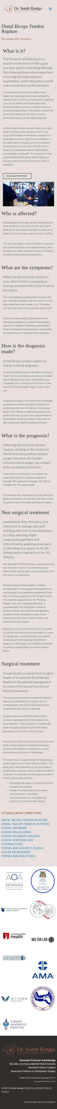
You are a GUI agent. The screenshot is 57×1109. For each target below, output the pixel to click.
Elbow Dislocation (16, 832)
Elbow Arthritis (14, 828)
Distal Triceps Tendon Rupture (25, 824)
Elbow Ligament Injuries (20, 836)
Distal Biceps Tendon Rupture (24, 820)
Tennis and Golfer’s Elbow (22, 848)
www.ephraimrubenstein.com (45, 1081)
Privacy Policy (30, 1102)
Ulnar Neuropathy (16, 852)
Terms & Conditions (47, 1102)
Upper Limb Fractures (18, 856)
